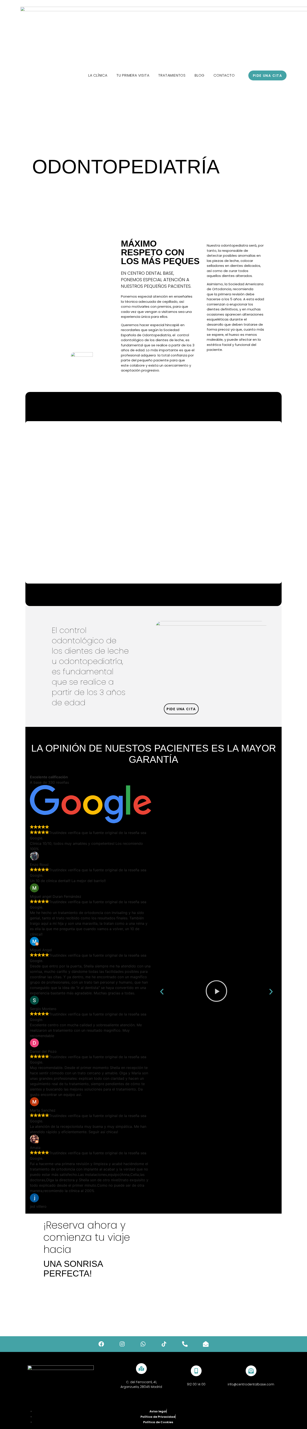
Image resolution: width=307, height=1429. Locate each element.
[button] (162, 991)
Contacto (224, 75)
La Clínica (97, 75)
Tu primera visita (132, 75)
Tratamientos (172, 75)
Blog (200, 75)
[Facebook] (101, 1344)
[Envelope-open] (205, 1344)
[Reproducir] (216, 991)
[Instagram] (122, 1344)
